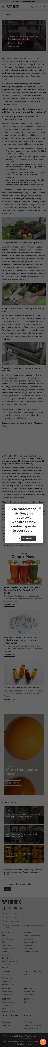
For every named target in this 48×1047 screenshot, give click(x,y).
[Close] (40, 507)
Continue (28, 538)
